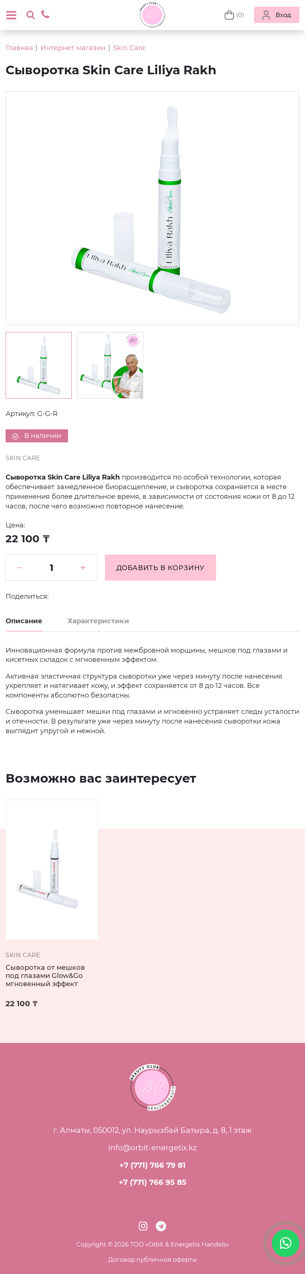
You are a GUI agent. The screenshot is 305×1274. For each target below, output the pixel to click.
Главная (19, 47)
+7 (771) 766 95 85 (152, 1182)
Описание (24, 621)
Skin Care (129, 47)
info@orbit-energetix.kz (152, 1147)
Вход (283, 15)
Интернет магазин (73, 47)
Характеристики (98, 621)
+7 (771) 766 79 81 (152, 1165)
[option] (39, 365)
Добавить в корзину (160, 567)
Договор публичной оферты (152, 1259)
